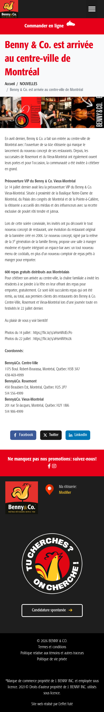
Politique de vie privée (52, 659)
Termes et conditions (52, 647)
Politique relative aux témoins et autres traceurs (52, 653)
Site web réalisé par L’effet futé (52, 704)
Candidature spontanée (50, 610)
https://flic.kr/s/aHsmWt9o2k (52, 339)
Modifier (65, 492)
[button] (92, 9)
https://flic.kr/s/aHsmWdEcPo (52, 333)
